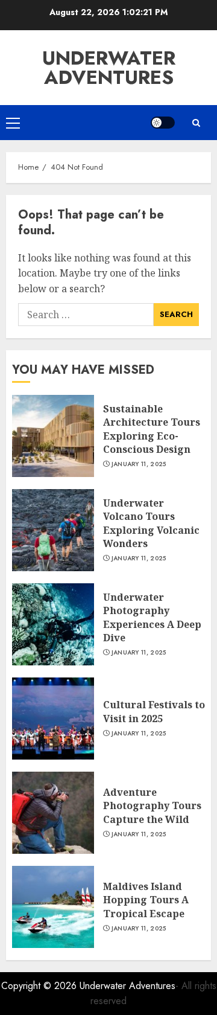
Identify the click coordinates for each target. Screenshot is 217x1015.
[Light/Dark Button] (163, 123)
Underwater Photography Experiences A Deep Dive (152, 617)
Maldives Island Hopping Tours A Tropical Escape (146, 900)
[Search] (196, 123)
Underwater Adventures (108, 67)
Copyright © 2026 (40, 986)
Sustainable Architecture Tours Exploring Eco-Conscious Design (151, 429)
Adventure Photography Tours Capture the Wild (152, 806)
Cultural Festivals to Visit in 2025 (154, 711)
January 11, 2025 (139, 464)
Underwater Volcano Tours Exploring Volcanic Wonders (151, 523)
